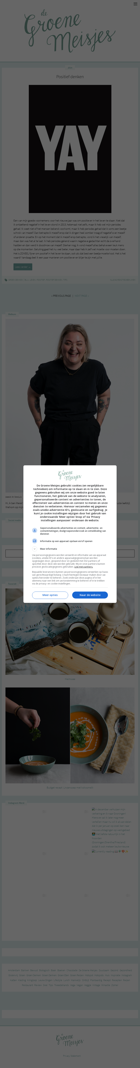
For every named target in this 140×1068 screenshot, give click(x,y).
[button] (70, 548)
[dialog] (70, 534)
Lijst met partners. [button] (83, 566)
